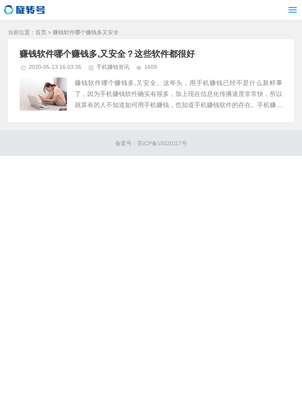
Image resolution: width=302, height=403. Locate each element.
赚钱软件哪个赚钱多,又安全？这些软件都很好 (107, 54)
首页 (40, 32)
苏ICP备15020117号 (162, 143)
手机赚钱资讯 (112, 67)
